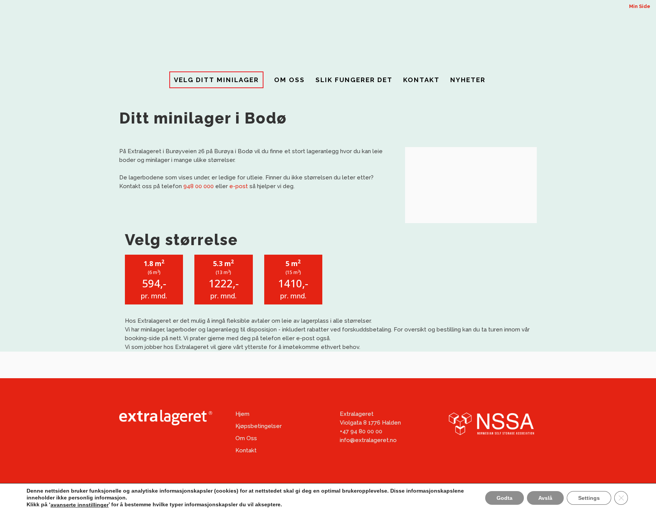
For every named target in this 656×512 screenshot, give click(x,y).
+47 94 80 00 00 (361, 431)
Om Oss (246, 438)
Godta (504, 498)
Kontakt (246, 450)
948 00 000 (198, 186)
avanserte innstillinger (79, 505)
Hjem (242, 414)
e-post (238, 186)
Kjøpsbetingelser (258, 426)
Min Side (639, 6)
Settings (589, 498)
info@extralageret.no (368, 440)
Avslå (545, 498)
